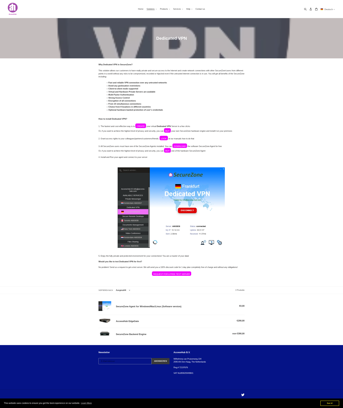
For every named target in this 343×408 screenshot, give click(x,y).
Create (141, 126)
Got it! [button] (330, 403)
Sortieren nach (105, 290)
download (180, 146)
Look (164, 138)
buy (167, 151)
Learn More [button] (86, 403)
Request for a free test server (171, 274)
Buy (167, 131)
